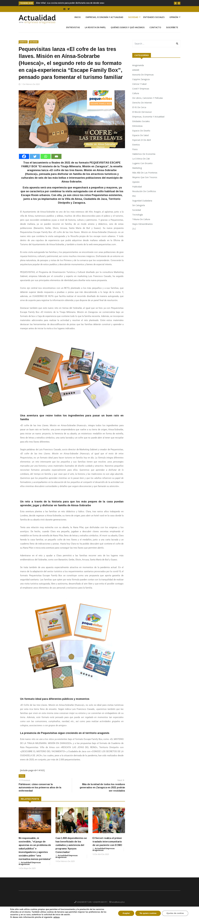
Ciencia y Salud (139, 87)
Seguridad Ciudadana (142, 204)
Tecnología (137, 218)
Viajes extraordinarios (142, 227)
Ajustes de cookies (175, 913)
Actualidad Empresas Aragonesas (30, 867)
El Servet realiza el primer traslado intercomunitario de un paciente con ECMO (107, 845)
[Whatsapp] (45, 159)
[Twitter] (35, 159)
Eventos (23, 45)
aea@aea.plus (118, 905)
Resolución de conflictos (144, 194)
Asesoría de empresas (143, 78)
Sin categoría (138, 208)
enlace (56, 917)
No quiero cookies (148, 913)
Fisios (135, 152)
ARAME (135, 73)
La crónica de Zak (141, 162)
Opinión (173, 20)
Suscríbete (172, 30)
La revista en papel (95, 30)
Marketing (137, 171)
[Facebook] (24, 159)
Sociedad (133, 20)
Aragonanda (138, 68)
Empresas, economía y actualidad (104, 20)
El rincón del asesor (142, 115)
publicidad (137, 190)
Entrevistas (73, 30)
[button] (175, 3)
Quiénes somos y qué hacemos (128, 30)
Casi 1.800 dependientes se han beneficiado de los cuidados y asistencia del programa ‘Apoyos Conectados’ (71, 848)
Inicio (77, 20)
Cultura (135, 96)
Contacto (155, 30)
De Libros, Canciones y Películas (147, 101)
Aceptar (126, 913)
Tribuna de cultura (141, 222)
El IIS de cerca (139, 110)
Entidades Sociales (153, 20)
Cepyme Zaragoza (141, 82)
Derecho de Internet (142, 106)
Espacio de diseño (141, 134)
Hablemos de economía (143, 157)
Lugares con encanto (142, 166)
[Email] (56, 159)
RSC (134, 199)
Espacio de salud (140, 138)
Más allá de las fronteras (144, 176)
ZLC (134, 232)
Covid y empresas (140, 92)
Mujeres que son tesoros (144, 180)
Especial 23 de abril (141, 143)
